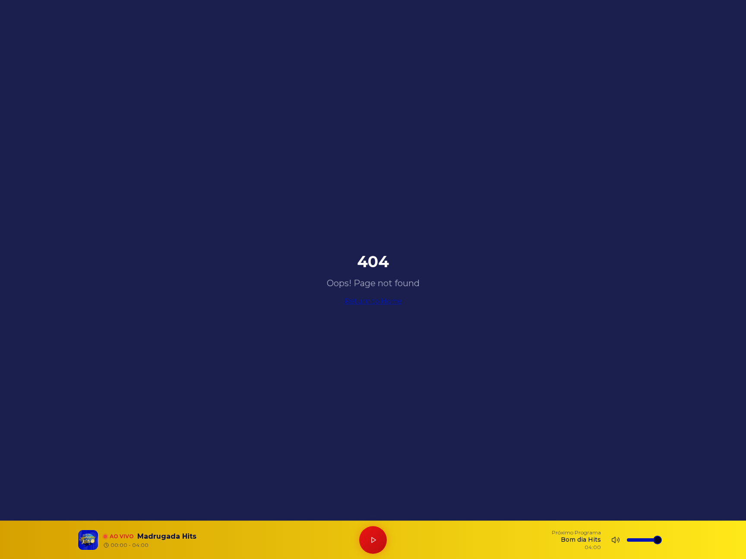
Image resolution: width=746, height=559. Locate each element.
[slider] (657, 540)
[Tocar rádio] (373, 540)
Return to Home (373, 301)
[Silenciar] (615, 540)
